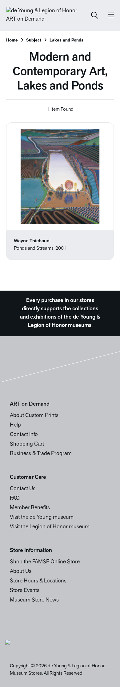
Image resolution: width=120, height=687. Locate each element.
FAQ (15, 498)
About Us (20, 571)
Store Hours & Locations (38, 581)
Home (12, 40)
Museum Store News (34, 600)
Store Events (24, 591)
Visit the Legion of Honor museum (50, 527)
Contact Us (22, 489)
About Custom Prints (34, 416)
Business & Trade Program (41, 454)
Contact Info (24, 435)
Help (15, 425)
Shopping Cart (27, 444)
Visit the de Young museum (42, 517)
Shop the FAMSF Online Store (45, 562)
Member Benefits (30, 508)
